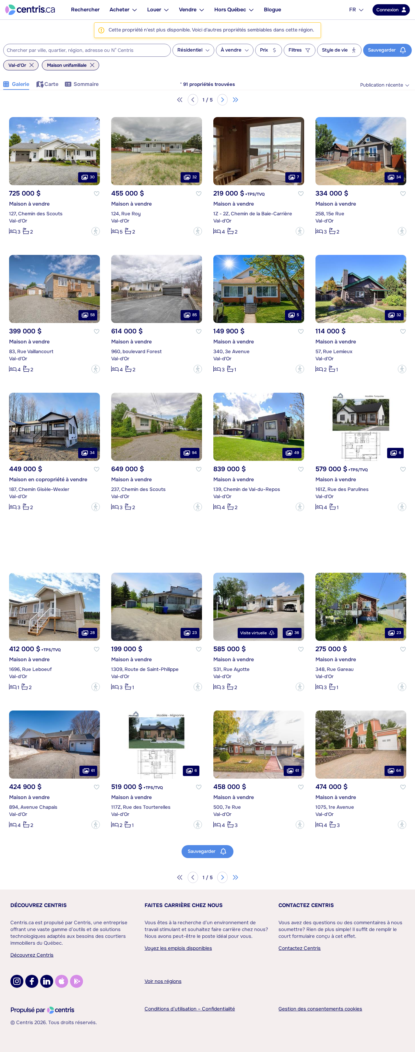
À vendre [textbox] (231, 50)
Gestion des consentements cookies (320, 1009)
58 (92, 314)
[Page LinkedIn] (46, 981)
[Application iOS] (61, 981)
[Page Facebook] (31, 981)
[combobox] (87, 50)
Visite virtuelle (253, 633)
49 (296, 452)
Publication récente (381, 85)
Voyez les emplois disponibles (178, 948)
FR (352, 9)
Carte (51, 84)
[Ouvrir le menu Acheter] (134, 9)
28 (92, 632)
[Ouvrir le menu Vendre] (201, 9)
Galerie (20, 84)
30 (92, 177)
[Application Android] (76, 981)
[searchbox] (83, 50)
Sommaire (86, 84)
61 (93, 770)
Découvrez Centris (38, 905)
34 (398, 177)
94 (194, 452)
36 (296, 632)
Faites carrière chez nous (184, 905)
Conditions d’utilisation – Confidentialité (190, 1009)
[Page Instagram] (16, 981)
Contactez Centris (306, 905)
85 (194, 314)
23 (194, 632)
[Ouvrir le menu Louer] (166, 9)
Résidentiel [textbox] (189, 50)
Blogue (272, 9)
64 (398, 770)
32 (194, 177)
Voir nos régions (163, 981)
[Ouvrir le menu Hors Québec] (251, 9)
